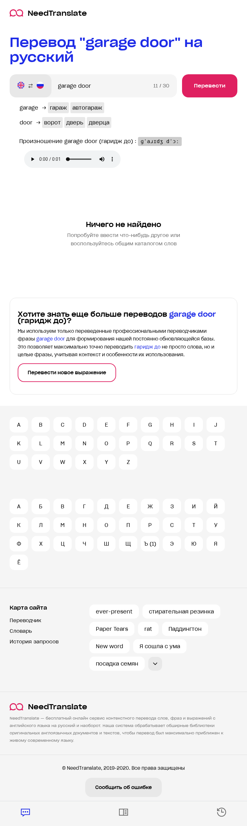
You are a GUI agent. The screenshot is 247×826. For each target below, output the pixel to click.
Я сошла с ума (160, 646)
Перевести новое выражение (67, 373)
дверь (74, 122)
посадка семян (117, 663)
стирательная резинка (181, 611)
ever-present (114, 611)
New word (109, 646)
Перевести (209, 86)
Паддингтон (185, 629)
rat (148, 629)
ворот (52, 122)
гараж (58, 107)
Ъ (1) (150, 543)
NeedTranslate (57, 13)
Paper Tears (112, 629)
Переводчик (25, 620)
